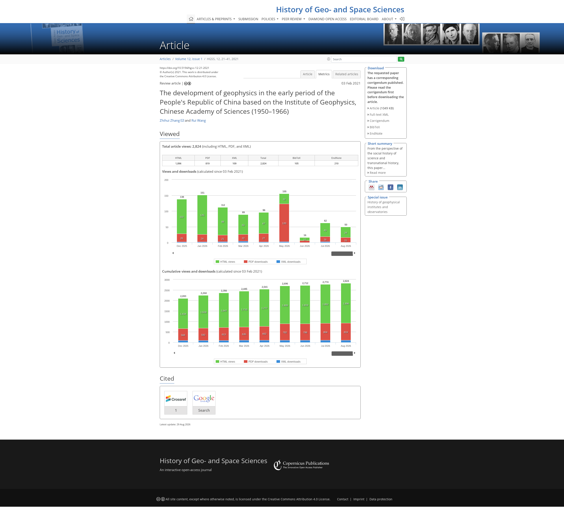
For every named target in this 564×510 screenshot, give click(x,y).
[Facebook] (390, 187)
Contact (342, 499)
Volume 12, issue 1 (188, 59)
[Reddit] (381, 187)
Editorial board (364, 19)
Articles (165, 59)
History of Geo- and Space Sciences (340, 9)
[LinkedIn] (400, 187)
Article (307, 74)
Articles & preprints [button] (214, 19)
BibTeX (375, 127)
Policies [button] (269, 19)
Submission (248, 19)
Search (204, 410)
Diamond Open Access (327, 19)
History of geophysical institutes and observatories (383, 207)
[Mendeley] (372, 187)
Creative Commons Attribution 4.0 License (299, 499)
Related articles (346, 74)
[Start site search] (401, 59)
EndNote (376, 133)
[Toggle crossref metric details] (176, 398)
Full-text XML (379, 114)
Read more (378, 173)
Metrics (324, 74)
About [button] (388, 19)
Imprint (358, 499)
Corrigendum (379, 121)
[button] (328, 59)
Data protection (380, 499)
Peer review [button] (292, 19)
